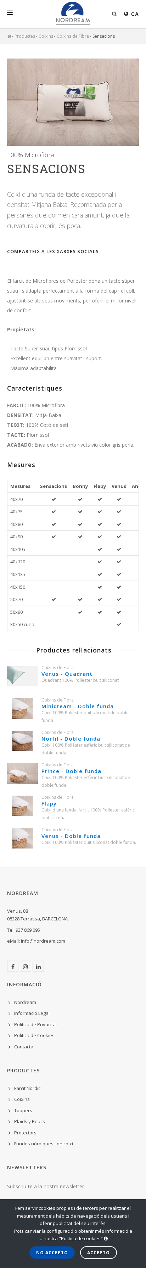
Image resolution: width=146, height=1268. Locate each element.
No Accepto (52, 1253)
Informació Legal (32, 1013)
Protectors (25, 1132)
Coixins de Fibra (73, 36)
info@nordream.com (43, 941)
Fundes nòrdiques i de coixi (43, 1143)
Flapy (49, 803)
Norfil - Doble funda (70, 738)
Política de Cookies (34, 1035)
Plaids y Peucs (29, 1121)
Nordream (25, 1002)
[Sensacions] (73, 102)
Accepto (98, 1253)
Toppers (23, 1110)
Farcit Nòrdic (27, 1088)
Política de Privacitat (35, 1024)
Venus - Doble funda (71, 835)
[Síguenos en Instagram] (25, 966)
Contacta (23, 1046)
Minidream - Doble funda (77, 706)
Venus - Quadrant (66, 673)
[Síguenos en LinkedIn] (38, 966)
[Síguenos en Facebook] (12, 966)
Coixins (46, 36)
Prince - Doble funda (71, 770)
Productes (25, 36)
